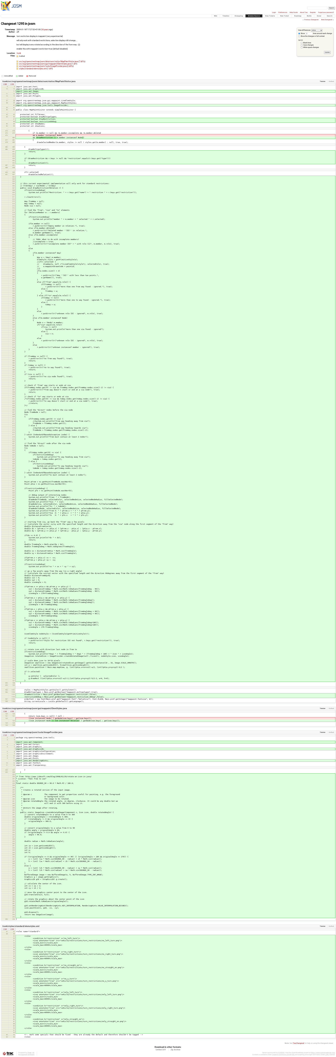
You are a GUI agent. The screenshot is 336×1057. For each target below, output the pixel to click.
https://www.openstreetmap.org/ (323, 1053)
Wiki (215, 16)
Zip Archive (175, 1049)
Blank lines (307, 43)
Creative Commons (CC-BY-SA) (283, 1055)
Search (329, 16)
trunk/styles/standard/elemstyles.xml (20, 926)
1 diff (74, 64)
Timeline (225, 16)
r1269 (5, 929)
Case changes (308, 45)
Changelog (239, 16)
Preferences (282, 12)
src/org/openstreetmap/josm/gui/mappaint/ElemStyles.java (45, 64)
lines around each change (322, 33)
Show (302, 33)
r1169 (5, 735)
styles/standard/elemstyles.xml (33, 69)
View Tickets (270, 16)
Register (313, 12)
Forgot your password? (326, 12)
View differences (304, 30)
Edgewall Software (27, 1055)
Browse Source (254, 16)
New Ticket (284, 16)
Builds (309, 16)
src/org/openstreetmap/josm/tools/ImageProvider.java (43, 66)
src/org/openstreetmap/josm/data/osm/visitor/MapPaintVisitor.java (48, 61)
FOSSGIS (281, 1053)
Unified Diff (161, 1049)
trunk (19, 53)
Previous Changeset (311, 19)
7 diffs (82, 61)
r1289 (5, 84)
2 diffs (70, 66)
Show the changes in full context (312, 36)
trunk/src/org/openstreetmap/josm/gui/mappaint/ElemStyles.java (34, 708)
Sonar (319, 16)
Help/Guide (294, 12)
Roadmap (297, 16)
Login (274, 12)
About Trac (304, 12)
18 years (45, 29)
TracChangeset (298, 1043)
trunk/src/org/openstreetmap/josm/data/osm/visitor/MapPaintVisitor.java (38, 81)
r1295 (12, 84)
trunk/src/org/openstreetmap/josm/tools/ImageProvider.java (32, 732)
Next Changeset (326, 19)
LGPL (327, 1055)
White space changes (311, 47)
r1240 (5, 711)
